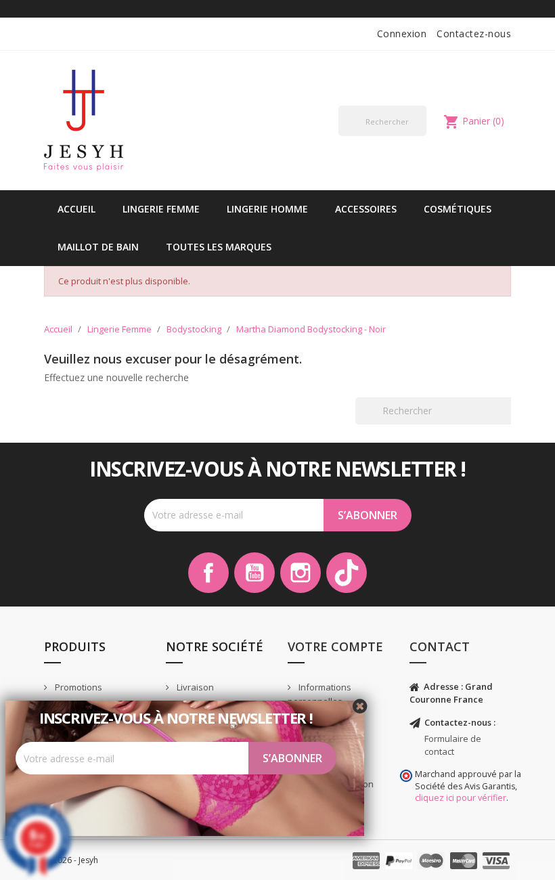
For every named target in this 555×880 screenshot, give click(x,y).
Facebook (208, 572)
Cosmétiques (457, 208)
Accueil (76, 208)
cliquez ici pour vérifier (460, 798)
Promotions (77, 687)
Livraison (194, 687)
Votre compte (335, 646)
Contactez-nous (474, 33)
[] (421, 135)
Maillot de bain (98, 246)
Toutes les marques (218, 246)
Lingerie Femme (161, 208)
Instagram (300, 572)
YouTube (254, 572)
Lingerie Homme (267, 208)
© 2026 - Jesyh (71, 860)
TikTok (346, 572)
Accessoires (366, 208)
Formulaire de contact (452, 744)
